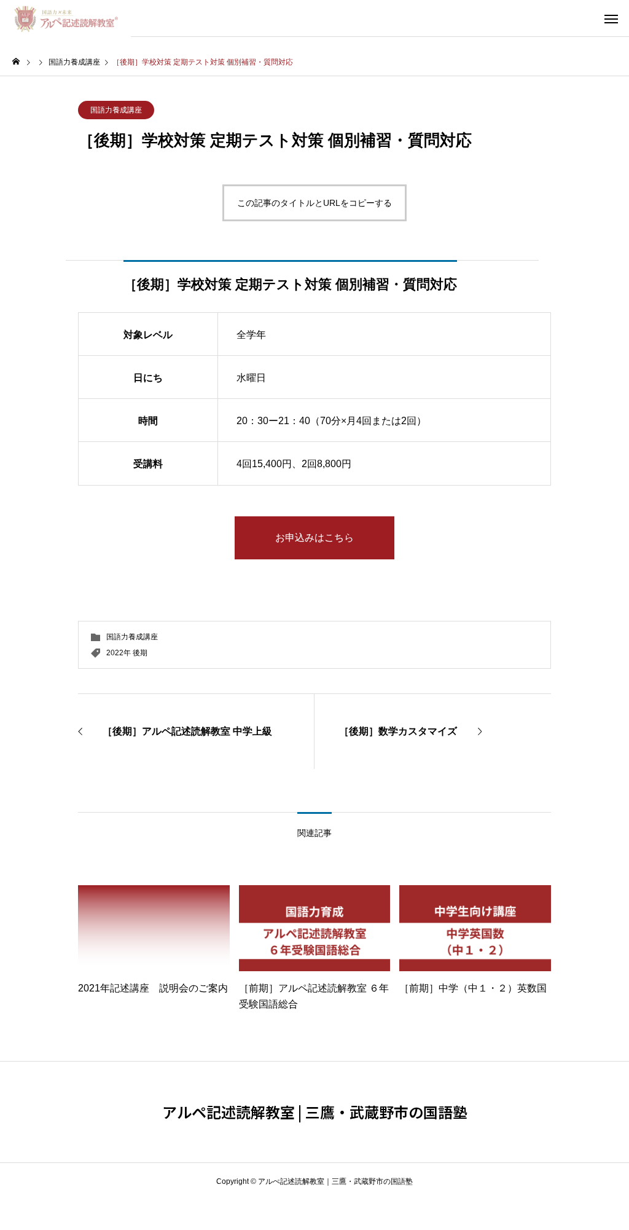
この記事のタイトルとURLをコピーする (314, 203)
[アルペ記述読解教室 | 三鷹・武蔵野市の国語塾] (65, 18)
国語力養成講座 (116, 110)
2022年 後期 (126, 653)
